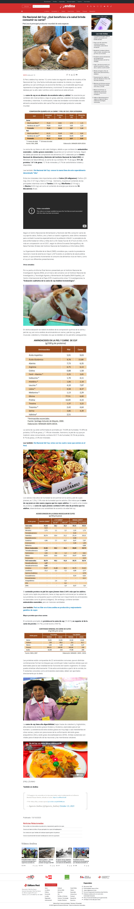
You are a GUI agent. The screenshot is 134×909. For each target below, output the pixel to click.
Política (47, 892)
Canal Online (71, 11)
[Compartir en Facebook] (33, 866)
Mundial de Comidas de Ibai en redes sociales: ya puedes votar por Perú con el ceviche (102, 52)
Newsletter (92, 11)
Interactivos (73, 894)
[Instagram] (101, 6)
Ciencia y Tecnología (63, 898)
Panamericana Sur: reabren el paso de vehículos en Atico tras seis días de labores (102, 79)
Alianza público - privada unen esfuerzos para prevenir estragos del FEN (46, 861)
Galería (63, 11)
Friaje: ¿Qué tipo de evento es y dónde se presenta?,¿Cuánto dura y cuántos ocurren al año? (102, 66)
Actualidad (55, 11)
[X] (90, 6)
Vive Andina (87, 1)
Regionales (47, 898)
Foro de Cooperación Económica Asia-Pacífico (96, 892)
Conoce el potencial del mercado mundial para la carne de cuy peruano (41, 835)
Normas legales (71, 1)
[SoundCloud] (104, 6)
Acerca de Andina (65, 903)
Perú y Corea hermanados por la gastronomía (95, 897)
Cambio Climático (62, 900)
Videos (78, 11)
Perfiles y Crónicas (62, 896)
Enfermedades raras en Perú (91, 888)
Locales (47, 896)
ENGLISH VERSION (51, 884)
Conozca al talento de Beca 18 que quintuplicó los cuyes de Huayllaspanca (42, 829)
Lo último (46, 11)
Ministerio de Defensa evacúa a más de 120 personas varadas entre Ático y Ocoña (102, 85)
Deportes (60, 892)
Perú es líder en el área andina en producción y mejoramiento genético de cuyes (43, 826)
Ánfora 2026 (61, 890)
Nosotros (72, 900)
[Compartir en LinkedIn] (37, 866)
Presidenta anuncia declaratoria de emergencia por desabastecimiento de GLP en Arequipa (81, 862)
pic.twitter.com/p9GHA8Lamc (56, 801)
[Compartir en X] (35, 866)
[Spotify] (107, 6)
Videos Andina (29, 843)
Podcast (85, 11)
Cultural (60, 888)
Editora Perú (56, 903)
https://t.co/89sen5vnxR (59, 797)
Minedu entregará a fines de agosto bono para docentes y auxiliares (101, 72)
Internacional (48, 900)
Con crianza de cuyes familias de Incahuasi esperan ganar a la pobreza (41, 832)
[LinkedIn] (94, 6)
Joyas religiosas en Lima (90, 890)
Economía (47, 894)
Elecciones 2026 (88, 886)
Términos (72, 903)
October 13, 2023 (67, 806)
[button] (22, 855)
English (26, 6)
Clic (59, 894)
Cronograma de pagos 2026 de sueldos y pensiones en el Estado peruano (102, 38)
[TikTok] (111, 6)
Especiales (62, 1)
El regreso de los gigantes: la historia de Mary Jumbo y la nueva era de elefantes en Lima (63, 862)
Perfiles (55, 1)
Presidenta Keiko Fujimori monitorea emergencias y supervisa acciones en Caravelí (29, 862)
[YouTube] (97, 6)
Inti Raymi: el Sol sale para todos (92, 899)
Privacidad (79, 903)
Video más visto (101, 16)
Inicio (46, 888)
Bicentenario (47, 1)
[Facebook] (87, 6)
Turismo (80, 1)
